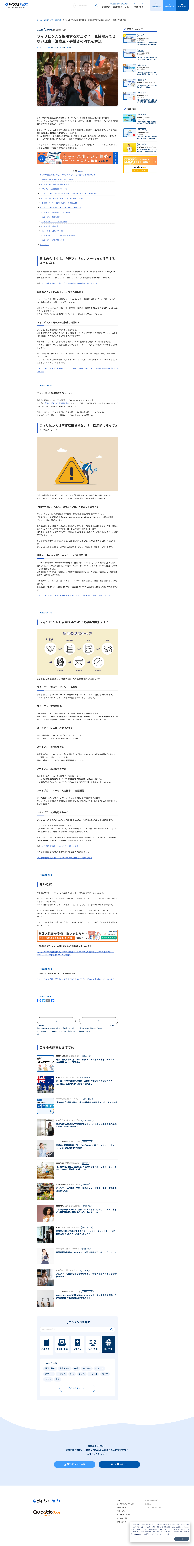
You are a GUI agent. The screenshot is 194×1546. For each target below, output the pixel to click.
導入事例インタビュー (124, 1515)
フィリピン (43, 47)
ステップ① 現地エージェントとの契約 (56, 212)
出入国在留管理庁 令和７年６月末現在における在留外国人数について (71, 283)
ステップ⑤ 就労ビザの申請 (52, 231)
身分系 (82, 1374)
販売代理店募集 (150, 1500)
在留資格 (62, 1374)
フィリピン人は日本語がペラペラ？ (54, 189)
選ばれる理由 (121, 1511)
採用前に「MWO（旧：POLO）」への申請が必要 (59, 203)
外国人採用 (54, 47)
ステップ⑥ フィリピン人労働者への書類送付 (58, 235)
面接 (76, 1368)
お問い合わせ (121, 1464)
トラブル (93, 1374)
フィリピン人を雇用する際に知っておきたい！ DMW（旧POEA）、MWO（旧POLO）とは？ (75, 596)
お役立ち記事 (117, 7)
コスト (48, 1379)
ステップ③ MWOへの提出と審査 (54, 222)
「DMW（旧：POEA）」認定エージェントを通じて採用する (63, 198)
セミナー (128, 7)
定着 (58, 1379)
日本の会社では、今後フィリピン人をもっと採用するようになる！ (68, 175)
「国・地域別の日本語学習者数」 (57, 403)
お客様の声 (106, 7)
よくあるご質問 (122, 1518)
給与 (72, 1374)
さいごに (45, 245)
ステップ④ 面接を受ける (51, 226)
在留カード (65, 1368)
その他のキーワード (77, 1388)
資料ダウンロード (140, 7)
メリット (49, 1374)
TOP (118, 1500)
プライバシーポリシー (153, 1508)
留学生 (105, 1374)
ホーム (39, 20)
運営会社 (148, 1504)
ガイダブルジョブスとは (125, 1504)
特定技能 (87, 1368)
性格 (63, 47)
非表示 (80, 171)
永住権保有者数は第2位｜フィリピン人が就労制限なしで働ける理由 (64, 858)
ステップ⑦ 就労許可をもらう (53, 240)
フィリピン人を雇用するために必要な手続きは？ (61, 208)
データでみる (121, 1508)
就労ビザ (99, 1368)
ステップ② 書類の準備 (51, 217)
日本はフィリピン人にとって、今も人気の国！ (58, 180)
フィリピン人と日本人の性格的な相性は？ (57, 184)
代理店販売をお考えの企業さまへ (120, 4)
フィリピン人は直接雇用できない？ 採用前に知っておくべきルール (69, 194)
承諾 (181, 1539)
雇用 (70, 47)
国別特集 (58, 20)
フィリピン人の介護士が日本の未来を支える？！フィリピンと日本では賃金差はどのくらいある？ (76, 979)
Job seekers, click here (140, 4)
